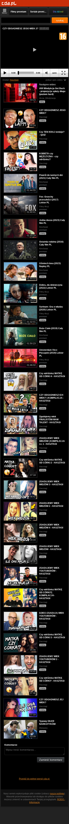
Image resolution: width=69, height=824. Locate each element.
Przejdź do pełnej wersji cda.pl (34, 779)
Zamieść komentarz (50, 759)
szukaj (59, 20)
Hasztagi (14, 80)
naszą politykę (57, 793)
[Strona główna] (9, 3)
